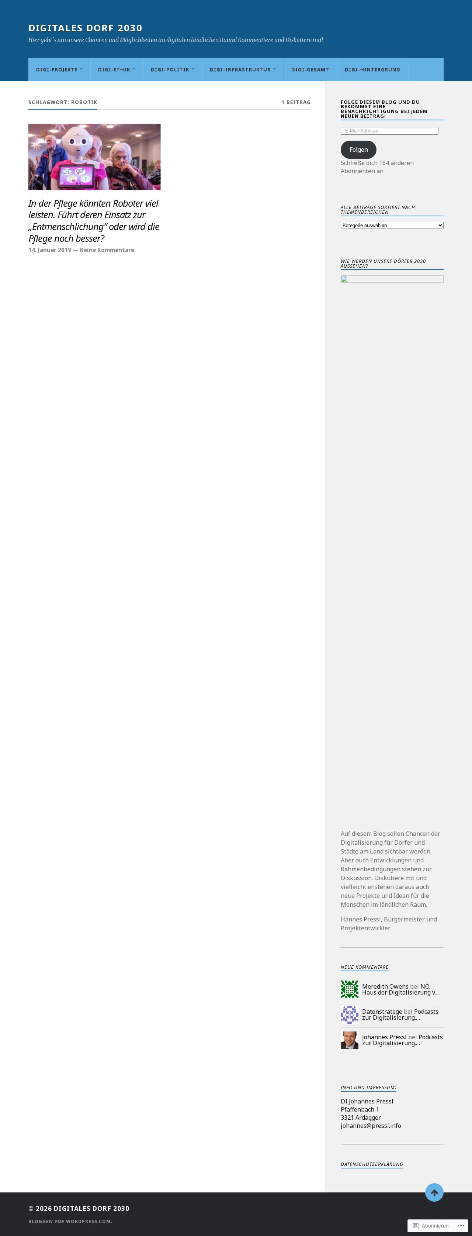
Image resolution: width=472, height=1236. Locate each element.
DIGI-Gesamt (310, 69)
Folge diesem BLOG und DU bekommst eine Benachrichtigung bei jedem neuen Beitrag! (384, 109)
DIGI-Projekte (56, 69)
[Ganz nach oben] (434, 1192)
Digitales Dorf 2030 (85, 27)
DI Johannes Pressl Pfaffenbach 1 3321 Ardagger (367, 1109)
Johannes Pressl (384, 1037)
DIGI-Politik (170, 69)
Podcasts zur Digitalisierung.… (400, 1014)
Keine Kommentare (107, 250)
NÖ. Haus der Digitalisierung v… (400, 989)
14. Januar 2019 (49, 250)
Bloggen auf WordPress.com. (70, 1221)
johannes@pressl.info (371, 1126)
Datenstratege (382, 1011)
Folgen (359, 149)
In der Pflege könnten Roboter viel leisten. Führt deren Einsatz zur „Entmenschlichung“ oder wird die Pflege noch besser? (93, 221)
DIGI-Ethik (114, 69)
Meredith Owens (385, 986)
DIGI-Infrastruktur (240, 69)
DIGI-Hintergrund (372, 69)
